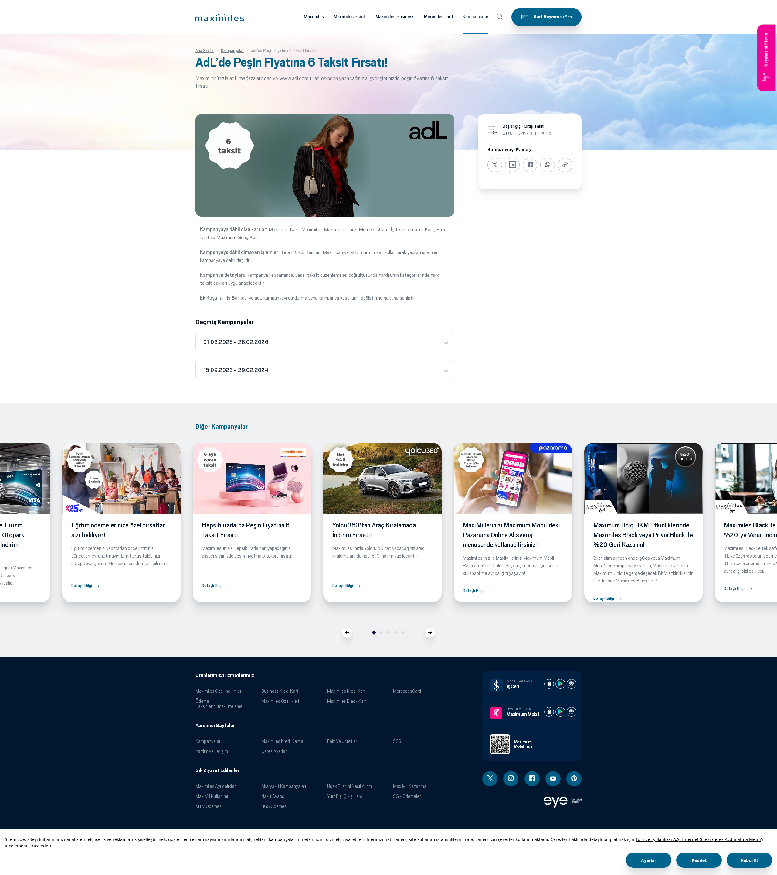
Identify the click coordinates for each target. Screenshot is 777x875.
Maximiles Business (394, 16)
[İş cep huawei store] (571, 684)
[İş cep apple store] (549, 684)
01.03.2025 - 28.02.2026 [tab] (235, 342)
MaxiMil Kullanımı (211, 796)
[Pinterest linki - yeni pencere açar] (574, 778)
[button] (219, 17)
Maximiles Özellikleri (280, 701)
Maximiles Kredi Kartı (347, 691)
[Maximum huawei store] (571, 712)
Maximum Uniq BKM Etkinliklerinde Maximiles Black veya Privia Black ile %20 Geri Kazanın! (643, 535)
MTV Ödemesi (208, 806)
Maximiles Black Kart (347, 701)
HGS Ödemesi (274, 806)
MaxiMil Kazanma (409, 786)
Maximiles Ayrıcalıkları (215, 786)
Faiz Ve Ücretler (342, 741)
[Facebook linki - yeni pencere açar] (532, 778)
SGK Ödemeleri (407, 796)
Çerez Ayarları (274, 751)
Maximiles (314, 16)
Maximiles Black (350, 16)
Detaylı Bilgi (81, 585)
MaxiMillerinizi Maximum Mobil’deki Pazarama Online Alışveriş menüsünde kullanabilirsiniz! (511, 535)
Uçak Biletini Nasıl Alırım (349, 786)
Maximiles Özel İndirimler (218, 691)
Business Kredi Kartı (280, 691)
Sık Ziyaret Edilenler (217, 770)
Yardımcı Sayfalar (215, 725)
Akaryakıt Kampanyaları (283, 786)
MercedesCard (438, 16)
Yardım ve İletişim (211, 751)
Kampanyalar (475, 16)
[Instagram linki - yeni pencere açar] (510, 778)
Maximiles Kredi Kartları (283, 741)
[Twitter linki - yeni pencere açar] (489, 778)
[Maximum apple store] (549, 712)
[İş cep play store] (560, 684)
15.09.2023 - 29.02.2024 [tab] (236, 370)
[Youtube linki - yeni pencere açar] (553, 778)
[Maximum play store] (560, 712)
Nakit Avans (272, 796)
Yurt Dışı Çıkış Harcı (345, 796)
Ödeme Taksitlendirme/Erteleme (219, 703)
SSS (397, 741)
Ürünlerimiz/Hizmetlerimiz (224, 675)
